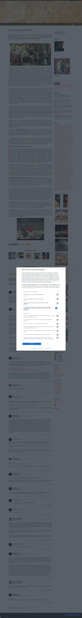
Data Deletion (34, 348)
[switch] (57, 294)
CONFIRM (31, 343)
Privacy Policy (48, 348)
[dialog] (41, 309)
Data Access (41, 348)
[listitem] (41, 291)
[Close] (63, 270)
